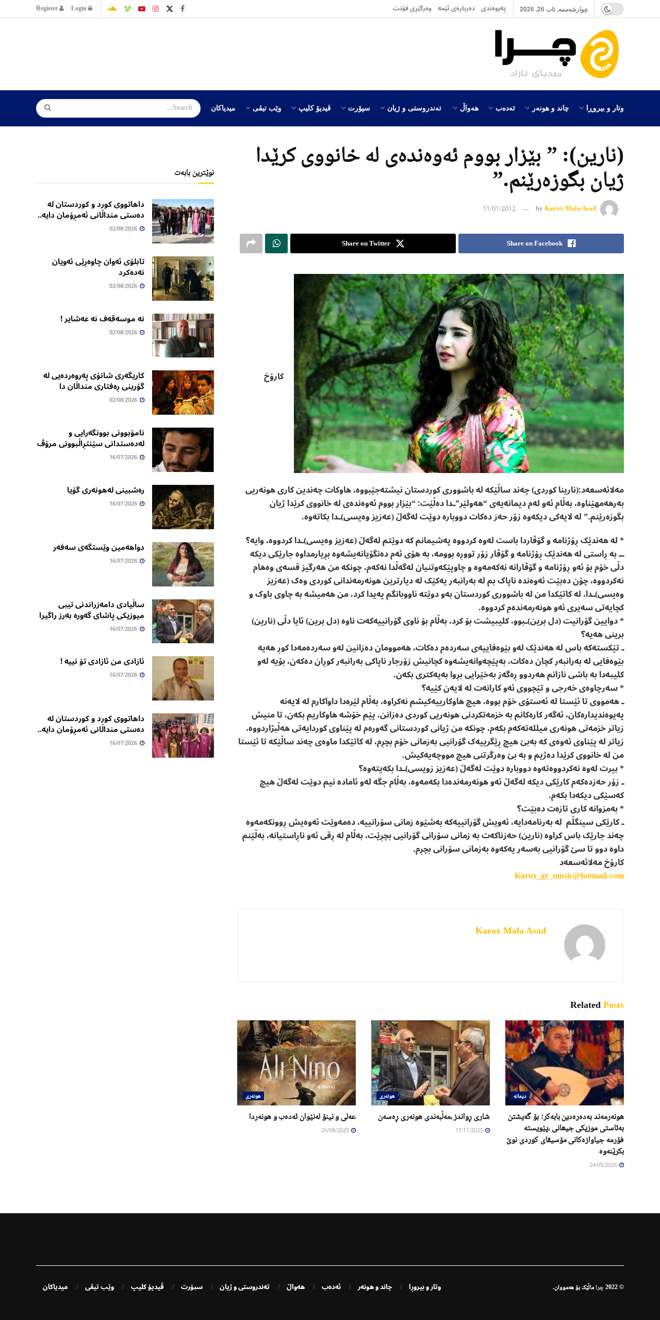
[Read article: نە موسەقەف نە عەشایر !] (183, 336)
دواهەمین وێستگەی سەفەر (98, 547)
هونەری (387, 1096)
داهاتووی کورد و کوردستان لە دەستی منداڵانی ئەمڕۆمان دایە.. (91, 209)
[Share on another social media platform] (251, 243)
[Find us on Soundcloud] (112, 9)
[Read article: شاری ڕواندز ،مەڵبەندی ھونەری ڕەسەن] (430, 1062)
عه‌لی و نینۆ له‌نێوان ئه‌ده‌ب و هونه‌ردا (302, 1116)
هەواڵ (469, 107)
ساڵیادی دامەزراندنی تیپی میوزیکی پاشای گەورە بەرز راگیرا (91, 610)
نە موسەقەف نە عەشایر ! (102, 319)
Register (47, 8)
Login (79, 8)
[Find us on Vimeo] (127, 9)
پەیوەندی (493, 8)
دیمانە (520, 1096)
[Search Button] (44, 108)
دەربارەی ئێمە (456, 8)
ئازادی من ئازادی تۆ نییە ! (102, 661)
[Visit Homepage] (559, 54)
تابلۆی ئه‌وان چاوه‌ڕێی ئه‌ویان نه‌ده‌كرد (98, 267)
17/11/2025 (469, 1131)
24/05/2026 (603, 1165)
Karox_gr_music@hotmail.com (569, 876)
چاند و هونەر (550, 107)
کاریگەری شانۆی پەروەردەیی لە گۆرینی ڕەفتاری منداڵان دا (93, 381)
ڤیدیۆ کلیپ (315, 107)
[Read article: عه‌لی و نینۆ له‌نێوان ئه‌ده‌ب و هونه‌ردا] (296, 1062)
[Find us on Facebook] (182, 9)
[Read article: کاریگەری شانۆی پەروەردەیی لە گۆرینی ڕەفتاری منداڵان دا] (183, 392)
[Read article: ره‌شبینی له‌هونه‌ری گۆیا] (183, 507)
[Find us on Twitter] (169, 9)
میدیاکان (223, 107)
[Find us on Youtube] (141, 9)
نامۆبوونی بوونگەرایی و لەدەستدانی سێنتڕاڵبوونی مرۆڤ (90, 438)
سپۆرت (359, 107)
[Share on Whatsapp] (276, 243)
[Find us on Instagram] (156, 9)
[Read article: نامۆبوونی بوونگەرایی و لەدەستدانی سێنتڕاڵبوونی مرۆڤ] (183, 450)
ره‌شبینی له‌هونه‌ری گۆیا (105, 490)
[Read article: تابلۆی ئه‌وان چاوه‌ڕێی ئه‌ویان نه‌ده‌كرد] (183, 278)
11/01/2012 (499, 209)
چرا (600, 1287)
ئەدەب (505, 107)
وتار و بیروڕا (605, 107)
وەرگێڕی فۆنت (412, 8)
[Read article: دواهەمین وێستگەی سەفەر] (183, 564)
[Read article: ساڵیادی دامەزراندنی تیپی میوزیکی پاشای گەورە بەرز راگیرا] (183, 621)
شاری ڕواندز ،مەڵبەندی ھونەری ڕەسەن (434, 1116)
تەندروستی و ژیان (414, 107)
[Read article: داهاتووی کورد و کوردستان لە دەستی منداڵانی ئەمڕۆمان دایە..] (183, 221)
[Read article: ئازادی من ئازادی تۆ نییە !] (183, 678)
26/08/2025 (335, 1131)
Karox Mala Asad (570, 209)
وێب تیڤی (267, 107)
